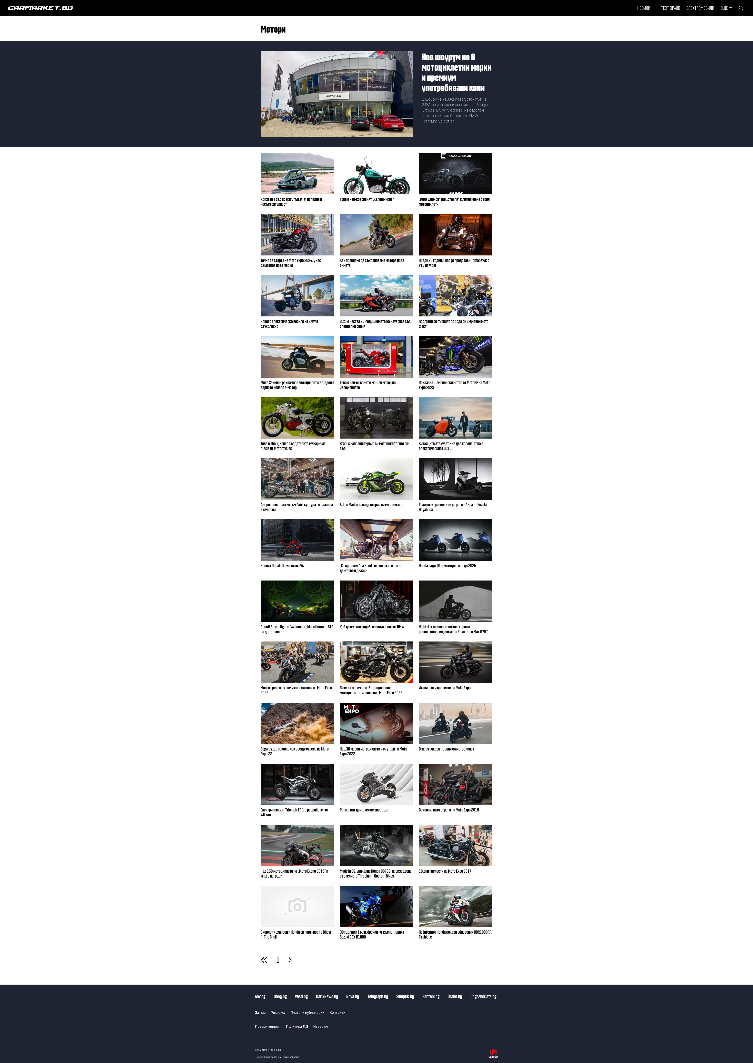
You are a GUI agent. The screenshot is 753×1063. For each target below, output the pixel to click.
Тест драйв (670, 8)
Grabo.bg (455, 996)
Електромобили (700, 8)
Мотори (273, 28)
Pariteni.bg (430, 996)
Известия (321, 1026)
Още (724, 8)
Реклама (278, 1012)
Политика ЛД (297, 1026)
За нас (260, 1012)
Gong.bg (280, 996)
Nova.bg (352, 996)
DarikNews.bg (327, 996)
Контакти (337, 1012)
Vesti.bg (301, 996)
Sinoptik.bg (405, 996)
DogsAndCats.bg (483, 996)
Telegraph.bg (377, 996)
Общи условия (291, 1057)
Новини (643, 8)
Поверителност (268, 1026)
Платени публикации (307, 1012)
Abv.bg (260, 996)
